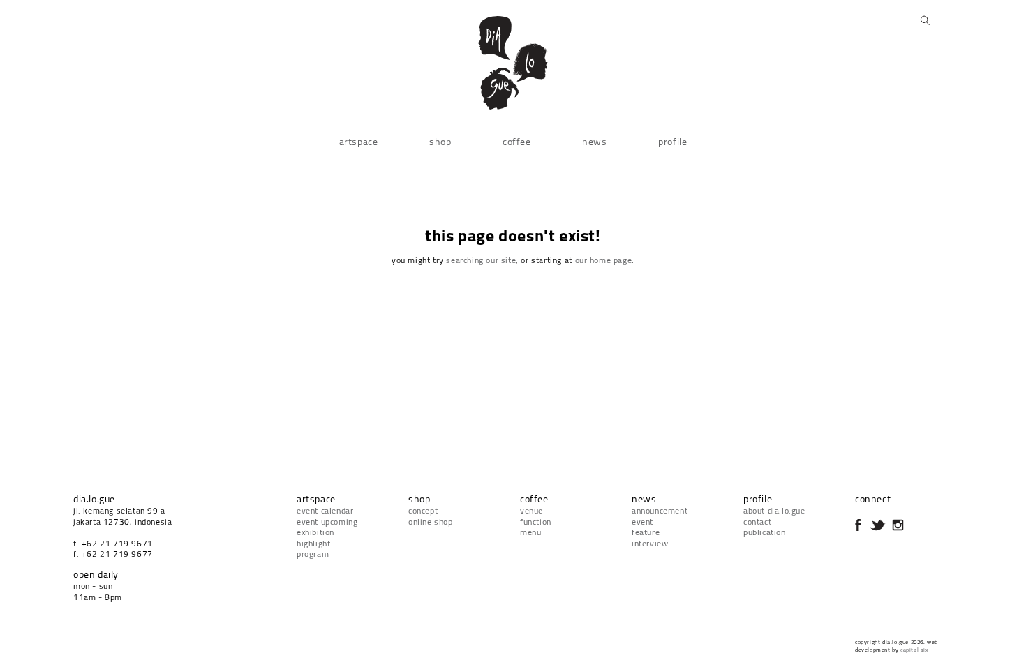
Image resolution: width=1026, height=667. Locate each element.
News (594, 141)
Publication (764, 532)
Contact (757, 521)
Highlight (313, 543)
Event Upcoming (327, 521)
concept (423, 510)
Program (313, 553)
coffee (517, 141)
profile (672, 141)
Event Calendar (325, 510)
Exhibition (315, 532)
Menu (530, 532)
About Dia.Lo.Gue (774, 510)
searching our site (481, 260)
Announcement (659, 510)
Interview (650, 543)
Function (535, 521)
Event (642, 521)
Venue (531, 510)
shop (440, 141)
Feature (646, 532)
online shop (430, 521)
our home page (603, 260)
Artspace (358, 141)
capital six (914, 649)
